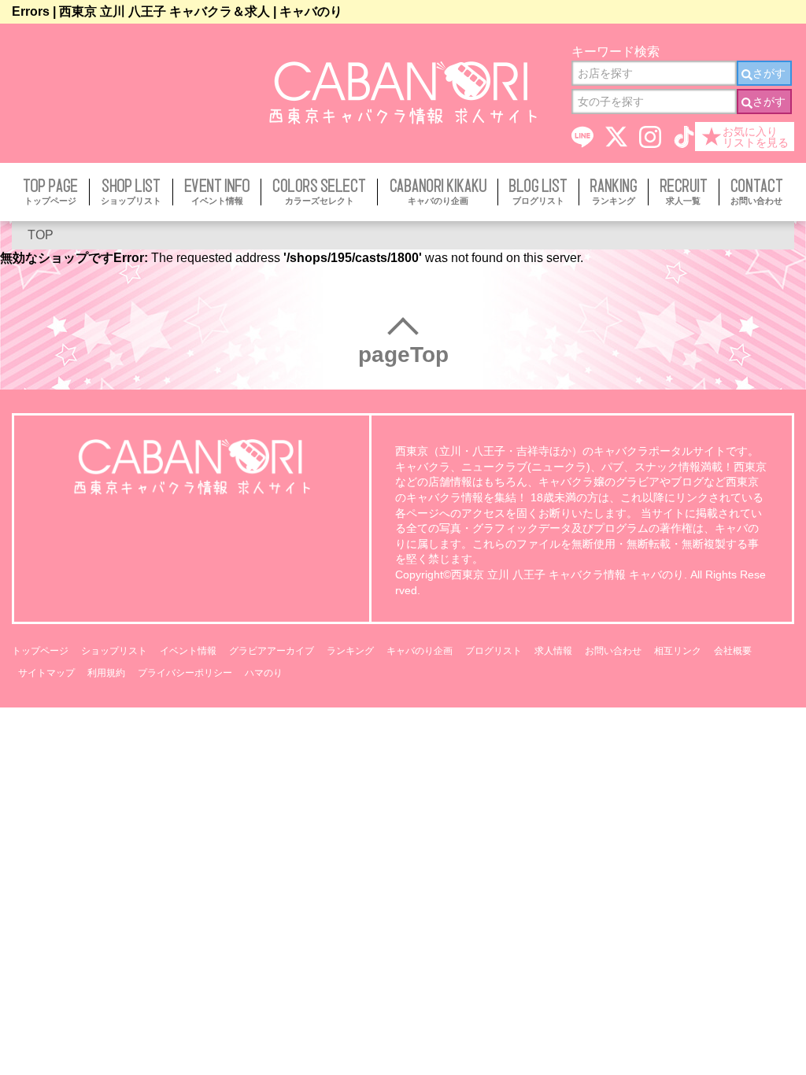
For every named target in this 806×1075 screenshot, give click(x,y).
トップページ (40, 651)
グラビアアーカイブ (271, 651)
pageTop (403, 354)
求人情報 (553, 651)
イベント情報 (188, 651)
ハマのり (264, 673)
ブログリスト (493, 651)
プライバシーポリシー (185, 673)
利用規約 (106, 673)
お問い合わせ (613, 651)
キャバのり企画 (419, 651)
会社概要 (733, 651)
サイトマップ (46, 673)
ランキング (350, 651)
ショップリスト (114, 651)
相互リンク (677, 651)
